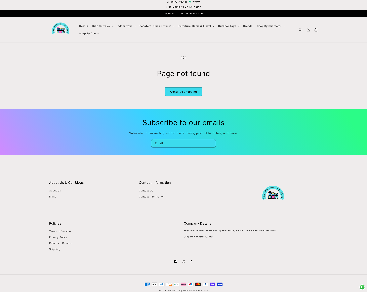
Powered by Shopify (198, 290)
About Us (55, 190)
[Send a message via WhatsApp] (362, 287)
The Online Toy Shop (178, 290)
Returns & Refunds (61, 243)
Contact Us (146, 190)
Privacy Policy (58, 237)
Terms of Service (60, 231)
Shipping (54, 249)
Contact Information (151, 196)
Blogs (52, 196)
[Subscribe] (212, 143)
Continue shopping (183, 91)
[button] (102, 26)
